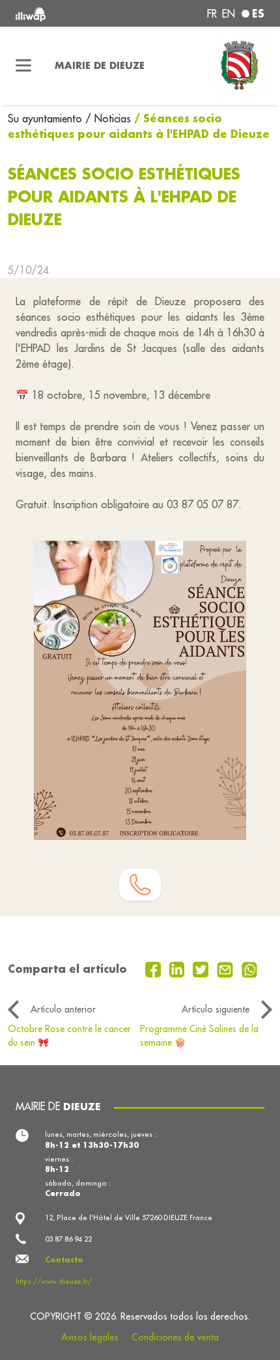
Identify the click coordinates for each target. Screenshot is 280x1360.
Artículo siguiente (215, 1009)
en (228, 13)
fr (212, 13)
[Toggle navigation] (23, 65)
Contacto (64, 1259)
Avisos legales (90, 1337)
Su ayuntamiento (46, 118)
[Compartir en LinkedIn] (179, 968)
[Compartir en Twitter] (202, 968)
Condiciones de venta (175, 1337)
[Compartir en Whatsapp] (249, 968)
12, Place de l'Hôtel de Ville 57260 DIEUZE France (128, 1217)
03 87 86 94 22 (68, 1239)
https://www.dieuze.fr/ (54, 1281)
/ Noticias (108, 118)
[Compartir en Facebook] (155, 968)
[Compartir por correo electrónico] (226, 968)
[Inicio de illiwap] (63, 13)
